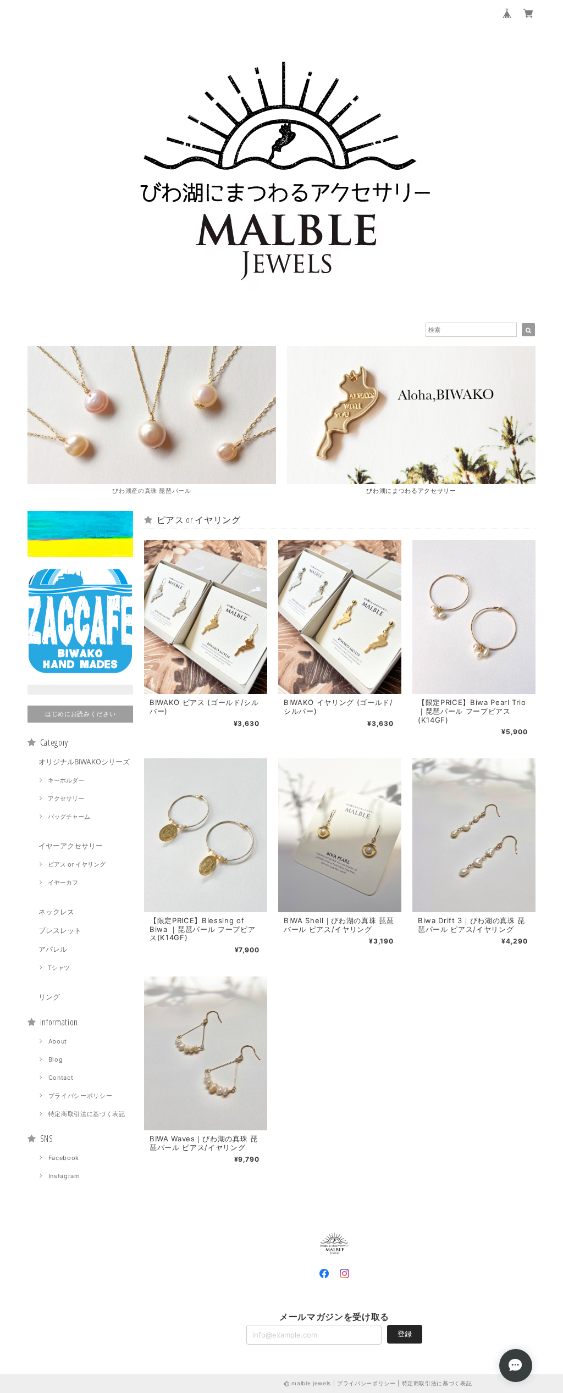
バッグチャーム (69, 816)
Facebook (63, 1158)
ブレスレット (59, 930)
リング (49, 996)
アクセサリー (66, 798)
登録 (405, 1333)
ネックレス (56, 911)
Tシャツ (59, 968)
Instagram (64, 1176)
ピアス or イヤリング (77, 864)
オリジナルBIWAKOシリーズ (84, 761)
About (57, 1041)
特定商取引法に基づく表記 (86, 1114)
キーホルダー (66, 780)
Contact (61, 1077)
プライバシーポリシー (80, 1096)
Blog (55, 1059)
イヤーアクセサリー (70, 845)
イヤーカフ (63, 882)
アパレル (52, 949)
